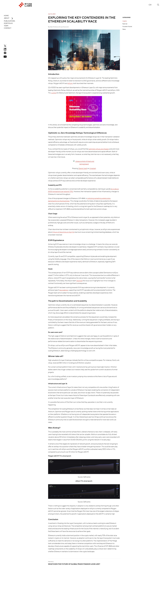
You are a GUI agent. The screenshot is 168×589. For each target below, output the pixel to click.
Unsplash (93, 169)
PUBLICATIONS (9, 21)
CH (150, 5)
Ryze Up (124, 24)
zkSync (70, 83)
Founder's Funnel (127, 26)
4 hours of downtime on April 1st (63, 232)
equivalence (63, 290)
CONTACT (7, 28)
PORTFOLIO (8, 23)
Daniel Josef (83, 169)
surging (53, 93)
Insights (124, 21)
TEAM (6, 26)
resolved (79, 281)
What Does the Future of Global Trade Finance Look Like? (74, 564)
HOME (6, 16)
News (124, 29)
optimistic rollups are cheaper (99, 149)
